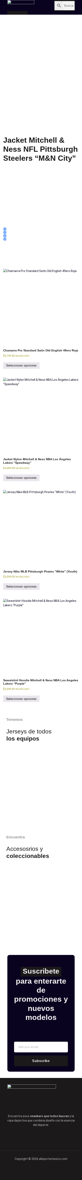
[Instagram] (58, 1137)
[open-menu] (35, 5)
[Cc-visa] (26, 1170)
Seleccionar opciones (21, 365)
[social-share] (5, 229)
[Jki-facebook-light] (23, 1137)
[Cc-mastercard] (55, 1170)
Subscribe (41, 1061)
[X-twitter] (35, 1137)
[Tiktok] (47, 1137)
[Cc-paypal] (41, 1170)
